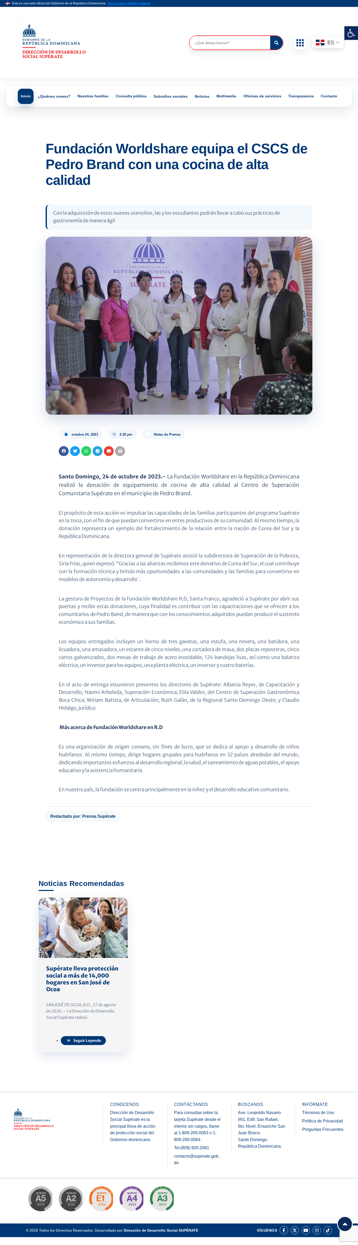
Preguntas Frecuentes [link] (322, 1129)
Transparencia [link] (301, 96)
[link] (351, 33)
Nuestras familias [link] (93, 96)
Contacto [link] (329, 96)
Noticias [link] (202, 96)
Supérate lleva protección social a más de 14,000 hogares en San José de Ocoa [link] (82, 979)
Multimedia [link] (226, 96)
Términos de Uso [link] (318, 1112)
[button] (300, 43)
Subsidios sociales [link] (171, 96)
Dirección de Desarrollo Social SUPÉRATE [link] (161, 1230)
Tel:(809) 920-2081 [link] (191, 1148)
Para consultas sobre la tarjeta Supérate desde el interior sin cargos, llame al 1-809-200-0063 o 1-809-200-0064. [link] (197, 1126)
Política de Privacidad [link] (322, 1121)
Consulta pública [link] (131, 96)
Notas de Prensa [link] (167, 434)
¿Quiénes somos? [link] (54, 96)
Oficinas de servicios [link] (262, 96)
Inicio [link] (26, 96)
